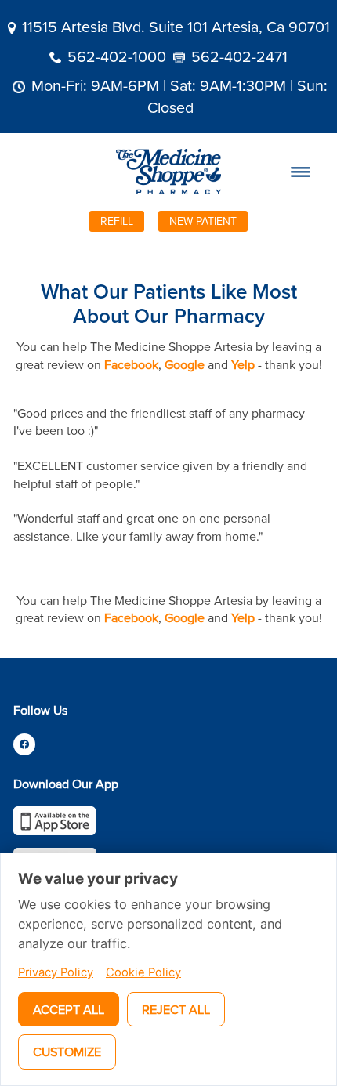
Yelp (243, 364)
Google (185, 364)
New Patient (203, 221)
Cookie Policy (143, 972)
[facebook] (24, 744)
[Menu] (301, 171)
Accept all (68, 1009)
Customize (67, 1051)
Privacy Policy (55, 972)
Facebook (131, 364)
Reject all (176, 1009)
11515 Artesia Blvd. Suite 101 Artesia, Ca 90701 (176, 26)
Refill (116, 221)
